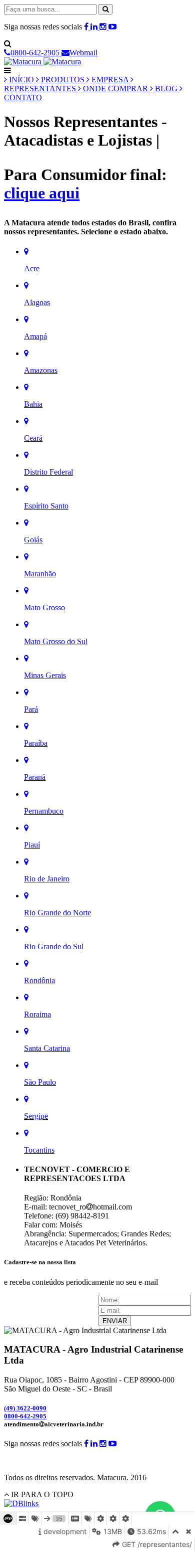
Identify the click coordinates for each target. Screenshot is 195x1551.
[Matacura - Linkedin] (95, 26)
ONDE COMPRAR (115, 88)
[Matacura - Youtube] (112, 26)
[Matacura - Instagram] (104, 26)
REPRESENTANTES (41, 88)
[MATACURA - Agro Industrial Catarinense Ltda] (42, 61)
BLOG (166, 88)
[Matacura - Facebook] (87, 26)
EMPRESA (110, 79)
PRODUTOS (62, 79)
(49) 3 (25, 1408)
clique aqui (42, 193)
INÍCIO (21, 79)
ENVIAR (114, 1321)
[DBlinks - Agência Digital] (21, 1503)
